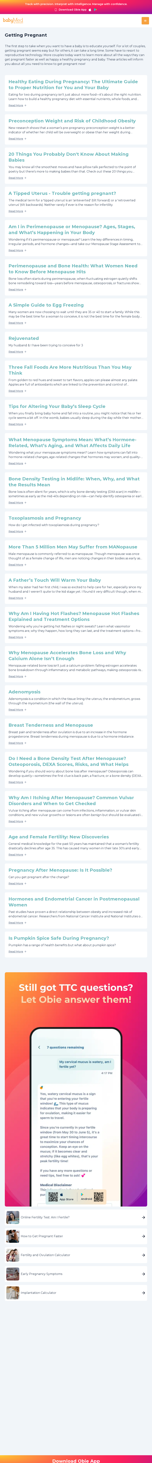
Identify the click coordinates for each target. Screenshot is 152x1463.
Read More (16, 105)
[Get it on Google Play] (95, 9)
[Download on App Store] (90, 9)
